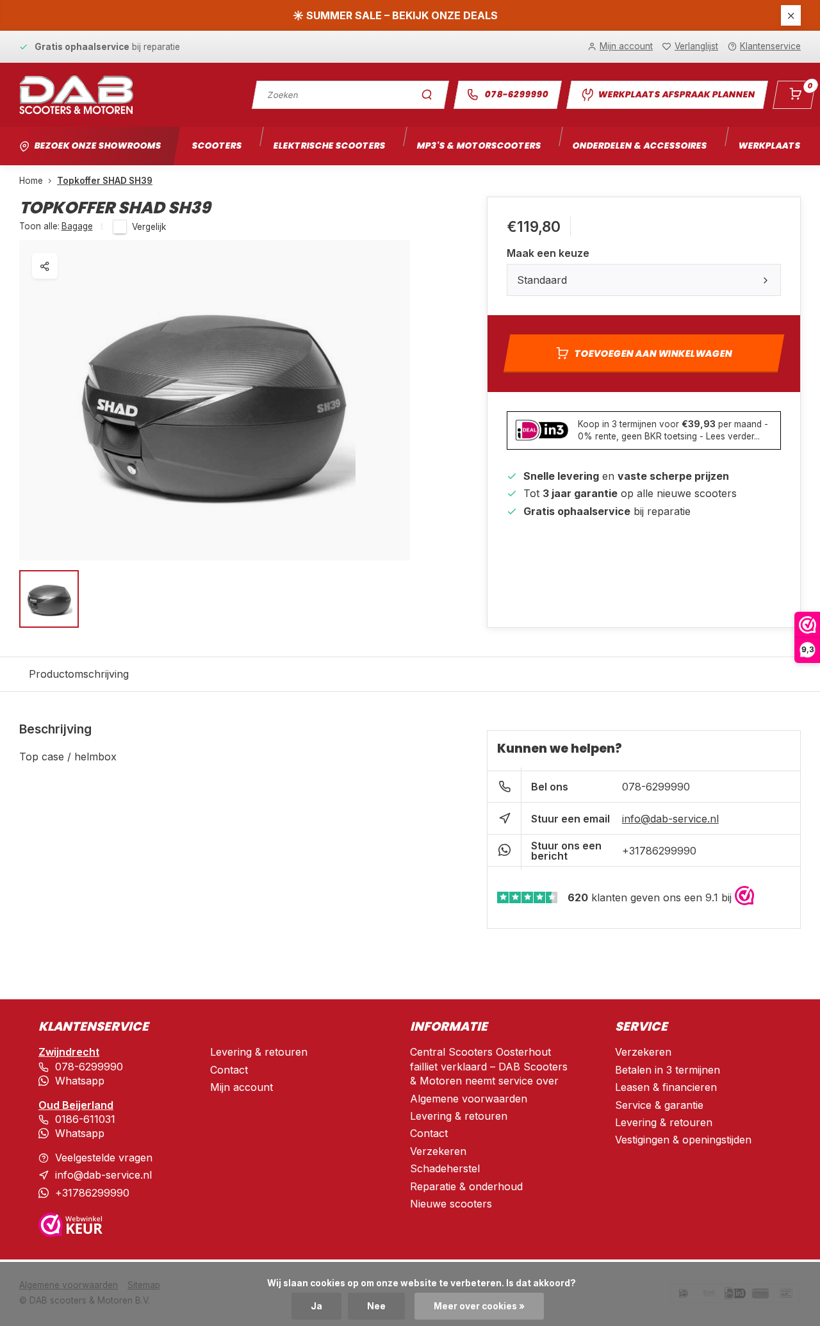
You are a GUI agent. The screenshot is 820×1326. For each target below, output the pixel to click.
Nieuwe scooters (451, 1203)
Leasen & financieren (666, 1087)
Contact (229, 1069)
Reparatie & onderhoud (466, 1186)
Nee (376, 1306)
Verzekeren (438, 1151)
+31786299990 (659, 850)
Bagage (77, 226)
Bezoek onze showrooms (97, 146)
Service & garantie (659, 1105)
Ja (316, 1306)
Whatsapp (79, 1080)
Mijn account (241, 1087)
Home (31, 181)
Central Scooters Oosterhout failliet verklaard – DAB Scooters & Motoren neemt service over (489, 1066)
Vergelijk (149, 227)
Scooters (217, 146)
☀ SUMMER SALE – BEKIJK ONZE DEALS (395, 15)
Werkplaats (769, 146)
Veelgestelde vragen (103, 1157)
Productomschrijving (79, 673)
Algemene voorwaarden (468, 1098)
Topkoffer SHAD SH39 (104, 181)
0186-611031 (85, 1119)
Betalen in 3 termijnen (667, 1069)
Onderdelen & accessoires (639, 146)
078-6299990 (517, 94)
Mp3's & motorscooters (479, 146)
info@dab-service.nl (670, 818)
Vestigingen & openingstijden (683, 1139)
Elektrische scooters (329, 146)
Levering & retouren (259, 1051)
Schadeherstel (445, 1168)
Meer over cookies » (479, 1306)
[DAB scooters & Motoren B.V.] (76, 95)
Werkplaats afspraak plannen (676, 94)
